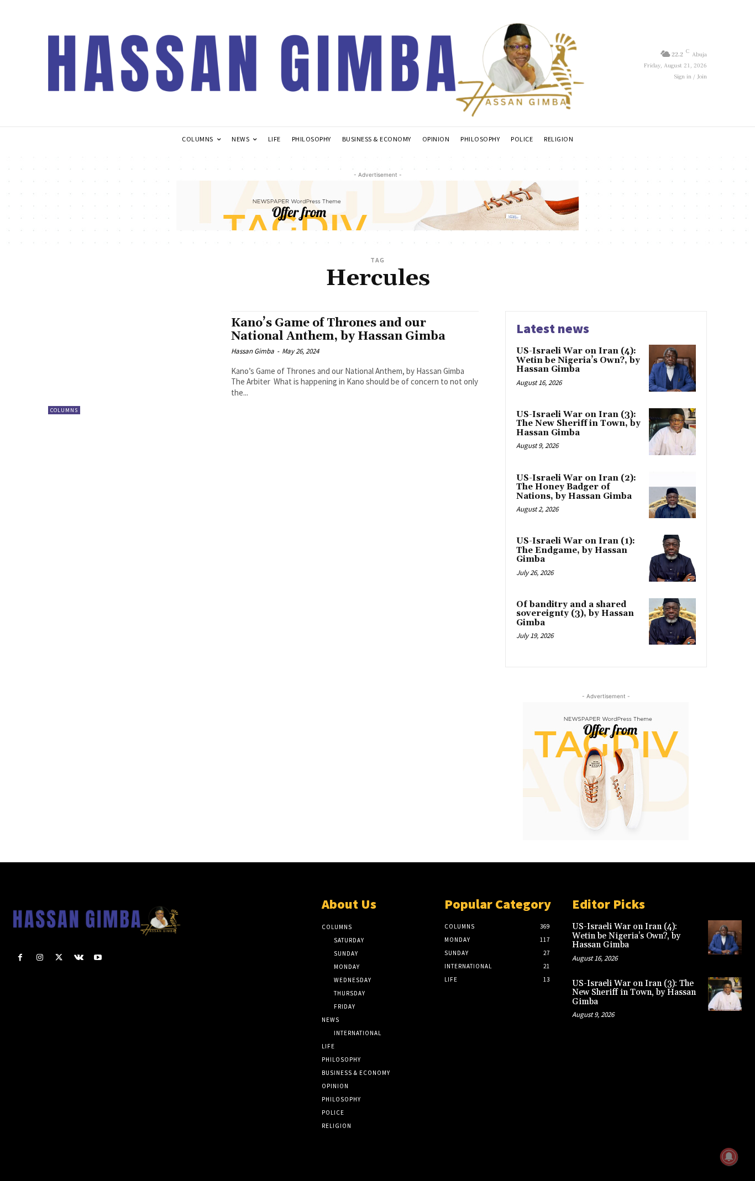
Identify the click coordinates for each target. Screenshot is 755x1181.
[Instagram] (39, 957)
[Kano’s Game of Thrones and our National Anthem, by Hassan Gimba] (134, 362)
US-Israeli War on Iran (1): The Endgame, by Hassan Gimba (575, 550)
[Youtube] (98, 957)
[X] (59, 957)
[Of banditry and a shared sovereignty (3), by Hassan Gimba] (672, 621)
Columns (64, 410)
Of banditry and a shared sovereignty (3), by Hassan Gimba (575, 613)
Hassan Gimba (252, 351)
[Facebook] (20, 957)
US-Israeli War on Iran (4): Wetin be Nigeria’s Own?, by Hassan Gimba (578, 360)
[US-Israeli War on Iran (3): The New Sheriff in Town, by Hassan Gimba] (672, 431)
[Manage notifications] (729, 1157)
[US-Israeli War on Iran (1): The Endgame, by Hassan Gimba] (672, 558)
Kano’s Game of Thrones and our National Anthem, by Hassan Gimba (338, 329)
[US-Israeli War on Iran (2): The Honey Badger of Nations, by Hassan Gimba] (672, 495)
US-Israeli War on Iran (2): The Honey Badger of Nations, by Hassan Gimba (576, 487)
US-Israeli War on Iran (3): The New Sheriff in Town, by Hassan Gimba (578, 423)
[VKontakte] (79, 957)
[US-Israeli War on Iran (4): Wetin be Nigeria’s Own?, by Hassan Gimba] (672, 368)
